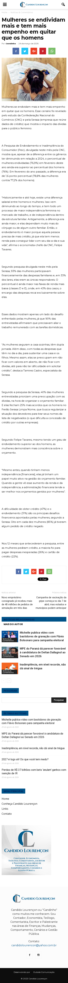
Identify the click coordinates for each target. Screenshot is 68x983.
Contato (7, 814)
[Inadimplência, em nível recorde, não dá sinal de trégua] (10, 668)
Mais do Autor (13, 624)
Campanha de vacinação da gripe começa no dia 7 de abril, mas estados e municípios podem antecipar (51, 602)
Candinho (11, 43)
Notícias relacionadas (19, 619)
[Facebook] (29, 955)
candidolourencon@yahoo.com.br (34, 945)
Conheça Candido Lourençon (19, 804)
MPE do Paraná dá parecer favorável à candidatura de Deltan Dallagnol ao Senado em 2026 (43, 652)
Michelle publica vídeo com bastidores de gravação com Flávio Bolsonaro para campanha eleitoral (42, 636)
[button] (63, 4)
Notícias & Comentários (8, 640)
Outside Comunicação (43, 972)
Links (5, 809)
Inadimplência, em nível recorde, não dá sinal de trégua (33, 748)
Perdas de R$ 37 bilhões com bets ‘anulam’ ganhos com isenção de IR (34, 771)
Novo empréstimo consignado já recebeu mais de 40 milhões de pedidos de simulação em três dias (17, 602)
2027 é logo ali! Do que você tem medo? (25, 759)
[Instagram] (38, 955)
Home (4, 12)
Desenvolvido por (22, 972)
